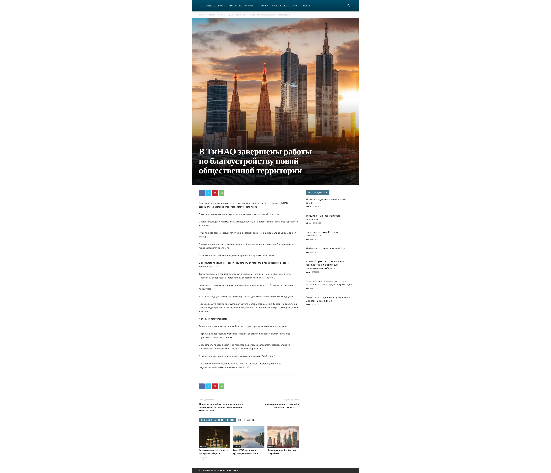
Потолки (263, 5)
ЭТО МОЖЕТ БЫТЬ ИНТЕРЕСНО (218, 419)
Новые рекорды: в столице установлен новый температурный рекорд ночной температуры (221, 406)
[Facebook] (202, 193)
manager (309, 239)
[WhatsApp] (221, 193)
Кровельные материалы (285, 5)
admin (308, 207)
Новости (308, 5)
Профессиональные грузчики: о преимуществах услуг (280, 405)
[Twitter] (208, 193)
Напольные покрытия (241, 5)
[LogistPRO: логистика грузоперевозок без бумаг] (248, 437)
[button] (348, 6)
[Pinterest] (215, 193)
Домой (202, 15)
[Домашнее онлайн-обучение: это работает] (283, 437)
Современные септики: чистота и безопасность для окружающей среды (329, 282)
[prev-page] (200, 459)
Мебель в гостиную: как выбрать (325, 248)
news (308, 272)
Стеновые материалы (213, 5)
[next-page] (205, 459)
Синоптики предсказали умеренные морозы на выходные (328, 299)
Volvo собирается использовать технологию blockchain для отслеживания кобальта (325, 265)
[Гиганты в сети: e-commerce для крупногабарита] (214, 437)
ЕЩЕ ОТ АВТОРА (247, 419)
